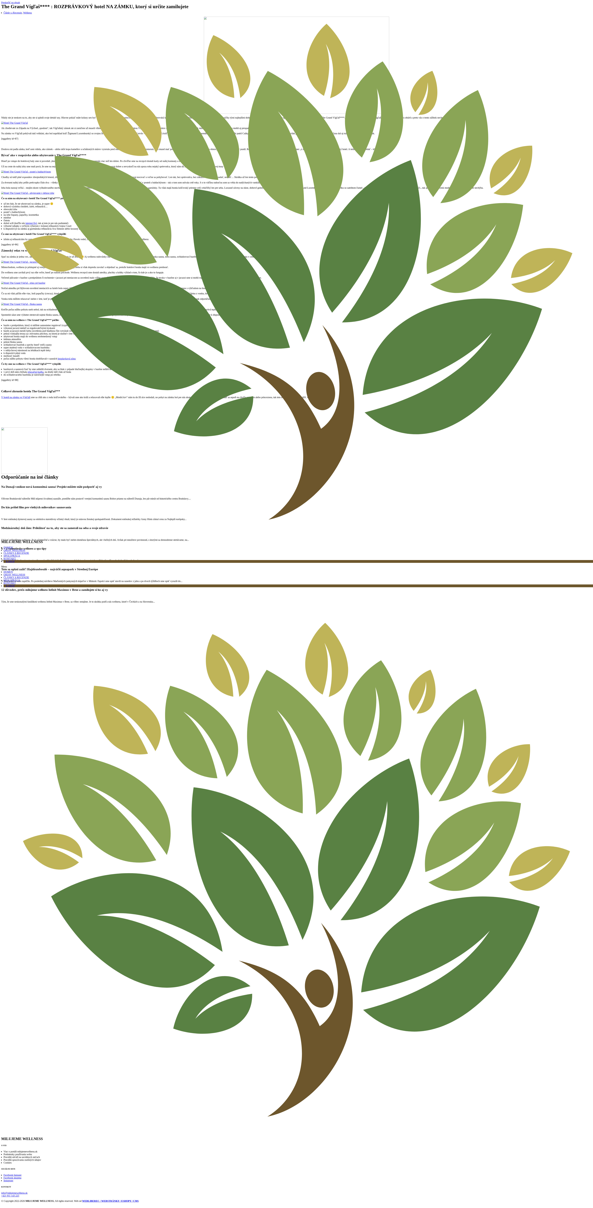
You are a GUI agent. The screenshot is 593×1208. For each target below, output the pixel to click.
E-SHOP (10, 561)
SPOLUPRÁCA (12, 555)
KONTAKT (10, 558)
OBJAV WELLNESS (14, 550)
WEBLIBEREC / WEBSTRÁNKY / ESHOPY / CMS (110, 1201)
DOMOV (8, 547)
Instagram (8, 1180)
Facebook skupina (12, 1177)
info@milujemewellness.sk (14, 1193)
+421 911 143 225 (10, 1195)
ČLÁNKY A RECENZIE (16, 553)
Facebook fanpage (12, 1175)
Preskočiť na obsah (10, 2)
